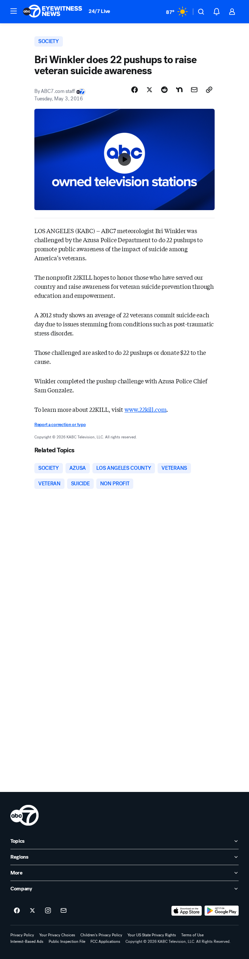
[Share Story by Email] (194, 89)
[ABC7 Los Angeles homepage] (52, 12)
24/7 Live (99, 11)
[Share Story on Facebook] (134, 89)
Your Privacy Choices (57, 935)
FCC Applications (105, 941)
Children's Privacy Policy (101, 935)
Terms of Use (192, 935)
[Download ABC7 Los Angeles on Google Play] (222, 911)
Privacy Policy (22, 935)
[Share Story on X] (149, 89)
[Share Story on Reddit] (164, 89)
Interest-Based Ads (26, 941)
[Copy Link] (209, 89)
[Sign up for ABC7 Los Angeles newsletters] (63, 910)
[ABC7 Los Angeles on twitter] (32, 910)
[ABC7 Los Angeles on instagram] (48, 910)
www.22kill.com (145, 409)
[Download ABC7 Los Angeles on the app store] (186, 911)
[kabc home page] (24, 815)
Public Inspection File (67, 941)
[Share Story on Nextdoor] (179, 89)
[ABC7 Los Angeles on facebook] (16, 910)
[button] (13, 11)
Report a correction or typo (60, 425)
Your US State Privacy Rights (151, 935)
